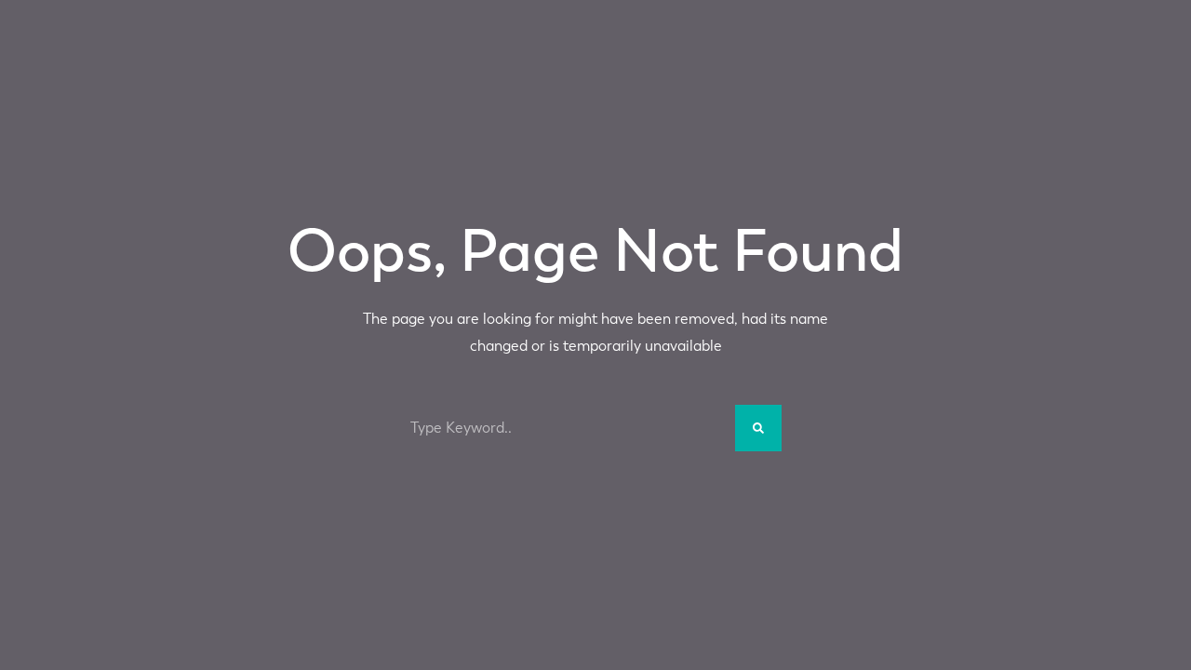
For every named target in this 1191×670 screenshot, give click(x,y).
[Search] (758, 428)
